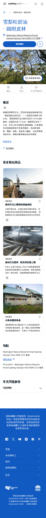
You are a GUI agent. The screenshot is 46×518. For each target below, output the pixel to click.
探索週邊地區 (34, 78)
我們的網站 (10, 468)
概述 (8, 91)
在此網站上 (10, 455)
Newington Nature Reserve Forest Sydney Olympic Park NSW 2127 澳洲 (23, 37)
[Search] (35, 4)
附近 (22, 91)
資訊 (7, 462)
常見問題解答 (36, 91)
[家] (15, 4)
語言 (7, 474)
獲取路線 (7, 360)
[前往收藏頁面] (42, 3)
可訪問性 (7, 388)
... (10, 12)
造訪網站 (20, 44)
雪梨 (7, 449)
